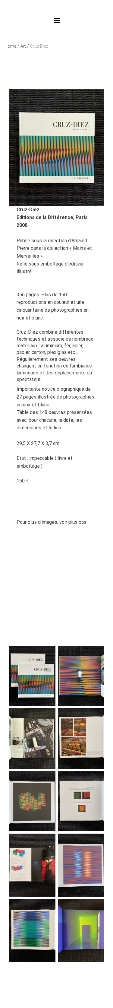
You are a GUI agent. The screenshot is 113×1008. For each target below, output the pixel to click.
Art (24, 46)
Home (12, 46)
